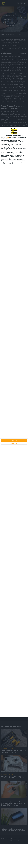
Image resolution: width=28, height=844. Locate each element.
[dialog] (14, 422)
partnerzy (7, 137)
